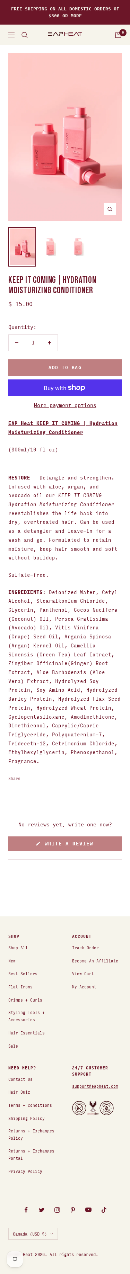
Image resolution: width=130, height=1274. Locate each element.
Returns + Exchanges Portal (31, 1154)
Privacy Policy (25, 1171)
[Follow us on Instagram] (57, 1210)
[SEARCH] (24, 35)
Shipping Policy (26, 1118)
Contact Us (20, 1079)
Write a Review (79, 846)
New (12, 960)
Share (14, 778)
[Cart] (118, 35)
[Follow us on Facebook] (26, 1210)
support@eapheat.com (95, 1085)
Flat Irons (20, 986)
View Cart (83, 973)
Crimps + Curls (25, 999)
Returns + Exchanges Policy (31, 1134)
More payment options (65, 405)
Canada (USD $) (30, 1233)
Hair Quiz (19, 1091)
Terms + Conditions (30, 1105)
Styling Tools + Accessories (26, 1015)
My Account (84, 986)
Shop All (18, 947)
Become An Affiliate (95, 960)
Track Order (85, 947)
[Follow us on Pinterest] (73, 1210)
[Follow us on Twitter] (42, 1210)
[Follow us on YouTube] (88, 1210)
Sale (13, 1045)
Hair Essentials (26, 1032)
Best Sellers (22, 973)
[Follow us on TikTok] (104, 1210)
